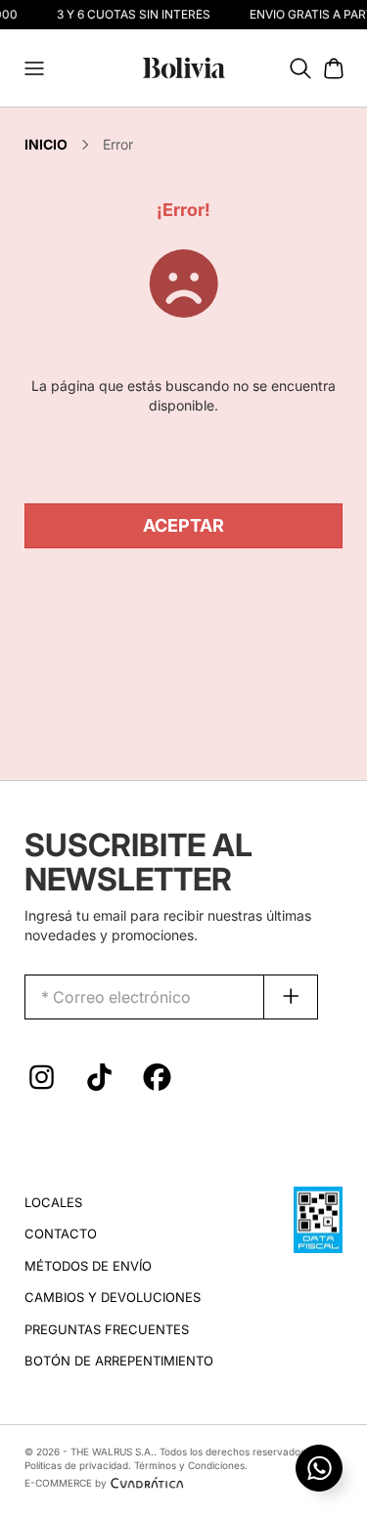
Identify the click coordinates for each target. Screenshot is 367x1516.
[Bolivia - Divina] (184, 66)
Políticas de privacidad (76, 1465)
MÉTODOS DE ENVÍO (88, 1266)
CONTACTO (60, 1233)
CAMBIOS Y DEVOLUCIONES (112, 1297)
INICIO (46, 144)
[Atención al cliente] (319, 1468)
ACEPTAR (183, 525)
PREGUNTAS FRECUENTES (106, 1329)
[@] (41, 1082)
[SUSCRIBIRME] (291, 997)
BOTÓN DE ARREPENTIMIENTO (118, 1360)
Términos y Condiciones (189, 1465)
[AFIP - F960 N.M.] (318, 1218)
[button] (34, 68)
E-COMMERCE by (65, 1483)
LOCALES (53, 1202)
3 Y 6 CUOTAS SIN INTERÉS (131, 15)
